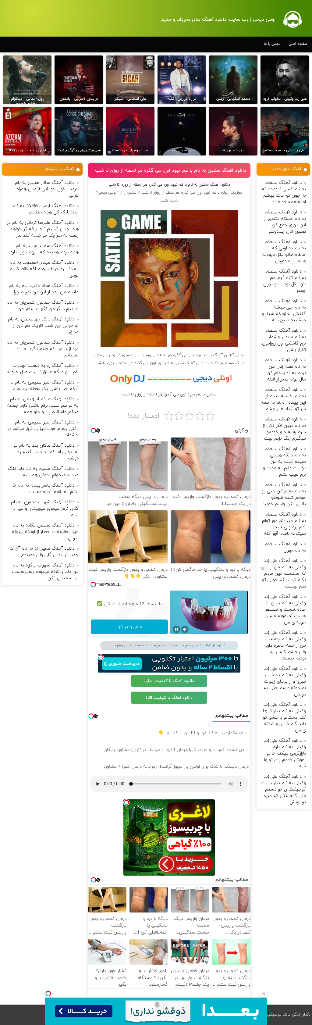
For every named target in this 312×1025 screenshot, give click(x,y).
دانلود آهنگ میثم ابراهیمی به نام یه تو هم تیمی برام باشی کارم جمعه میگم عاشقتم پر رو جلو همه (43, 405)
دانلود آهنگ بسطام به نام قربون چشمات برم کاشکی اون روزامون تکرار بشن (284, 340)
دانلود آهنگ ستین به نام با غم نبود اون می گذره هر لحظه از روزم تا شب (170, 170)
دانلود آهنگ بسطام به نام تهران (285, 547)
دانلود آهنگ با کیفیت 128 (169, 698)
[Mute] (185, 629)
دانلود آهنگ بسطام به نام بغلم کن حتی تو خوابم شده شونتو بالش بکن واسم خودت (283, 494)
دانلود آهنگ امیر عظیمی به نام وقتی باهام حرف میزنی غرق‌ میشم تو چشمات (43, 428)
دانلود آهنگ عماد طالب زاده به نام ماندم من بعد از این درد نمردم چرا (44, 289)
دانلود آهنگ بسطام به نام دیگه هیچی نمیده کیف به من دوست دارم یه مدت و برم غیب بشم (284, 462)
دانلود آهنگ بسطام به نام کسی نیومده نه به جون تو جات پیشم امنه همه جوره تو (284, 192)
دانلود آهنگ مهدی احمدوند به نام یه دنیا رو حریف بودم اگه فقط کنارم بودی (44, 269)
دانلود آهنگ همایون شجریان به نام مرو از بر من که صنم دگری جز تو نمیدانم (42, 349)
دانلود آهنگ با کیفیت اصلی (169, 681)
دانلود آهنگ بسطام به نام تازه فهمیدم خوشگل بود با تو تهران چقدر (284, 281)
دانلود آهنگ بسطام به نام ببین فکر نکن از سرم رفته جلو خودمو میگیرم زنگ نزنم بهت (284, 429)
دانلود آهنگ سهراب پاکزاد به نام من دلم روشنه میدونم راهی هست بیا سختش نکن (45, 571)
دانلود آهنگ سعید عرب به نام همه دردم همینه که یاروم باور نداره (44, 249)
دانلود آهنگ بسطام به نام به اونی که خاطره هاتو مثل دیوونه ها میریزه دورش (284, 251)
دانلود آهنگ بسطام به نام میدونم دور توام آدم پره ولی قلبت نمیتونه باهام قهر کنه (284, 524)
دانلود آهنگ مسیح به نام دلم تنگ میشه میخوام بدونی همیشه (43, 472)
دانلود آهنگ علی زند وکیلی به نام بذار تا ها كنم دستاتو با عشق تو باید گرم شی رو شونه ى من (284, 718)
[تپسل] (48, 994)
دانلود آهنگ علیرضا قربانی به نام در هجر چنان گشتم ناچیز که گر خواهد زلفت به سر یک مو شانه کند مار (43, 229)
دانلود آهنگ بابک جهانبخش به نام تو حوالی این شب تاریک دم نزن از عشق (43, 325)
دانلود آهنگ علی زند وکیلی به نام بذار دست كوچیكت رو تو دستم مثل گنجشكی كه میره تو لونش (283, 789)
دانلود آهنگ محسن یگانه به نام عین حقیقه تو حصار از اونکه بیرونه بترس (45, 531)
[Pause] (176, 629)
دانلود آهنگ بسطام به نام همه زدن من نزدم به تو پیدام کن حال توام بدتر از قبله (285, 370)
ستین (131, 192)
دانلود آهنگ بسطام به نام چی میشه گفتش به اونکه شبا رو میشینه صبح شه (284, 310)
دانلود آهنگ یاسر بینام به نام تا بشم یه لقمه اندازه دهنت (46, 488)
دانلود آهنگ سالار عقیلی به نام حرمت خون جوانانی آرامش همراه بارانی (47, 189)
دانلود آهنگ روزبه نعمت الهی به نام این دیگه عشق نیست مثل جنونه (43, 368)
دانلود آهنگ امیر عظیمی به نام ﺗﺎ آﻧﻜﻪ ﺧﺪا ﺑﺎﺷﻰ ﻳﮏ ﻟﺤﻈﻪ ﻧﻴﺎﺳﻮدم (44, 385)
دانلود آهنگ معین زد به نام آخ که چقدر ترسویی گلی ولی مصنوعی (44, 551)
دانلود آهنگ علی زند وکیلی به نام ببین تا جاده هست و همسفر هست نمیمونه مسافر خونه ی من (285, 610)
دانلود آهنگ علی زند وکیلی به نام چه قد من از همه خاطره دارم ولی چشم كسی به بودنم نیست (285, 646)
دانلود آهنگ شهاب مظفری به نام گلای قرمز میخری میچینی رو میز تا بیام (45, 508)
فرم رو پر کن (129, 626)
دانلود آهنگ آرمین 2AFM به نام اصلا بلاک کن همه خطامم (45, 209)
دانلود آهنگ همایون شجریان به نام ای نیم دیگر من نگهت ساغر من (42, 305)
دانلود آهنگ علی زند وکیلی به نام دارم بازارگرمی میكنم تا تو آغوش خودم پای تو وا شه (285, 754)
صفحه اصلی (298, 43)
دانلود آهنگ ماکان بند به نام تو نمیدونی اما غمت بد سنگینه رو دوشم (46, 452)
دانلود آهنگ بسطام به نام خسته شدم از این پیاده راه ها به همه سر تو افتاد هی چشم (283, 399)
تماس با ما (272, 43)
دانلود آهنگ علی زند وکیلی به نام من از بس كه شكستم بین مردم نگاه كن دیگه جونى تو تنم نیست (283, 574)
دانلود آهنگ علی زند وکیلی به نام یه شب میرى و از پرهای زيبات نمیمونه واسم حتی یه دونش (285, 682)
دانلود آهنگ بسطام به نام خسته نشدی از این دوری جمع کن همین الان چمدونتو (285, 222)
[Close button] (264, 994)
